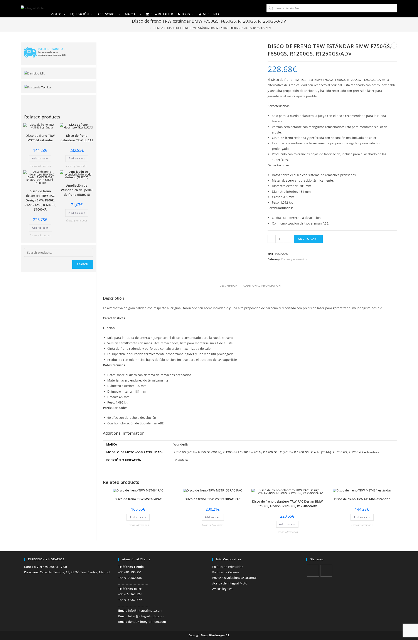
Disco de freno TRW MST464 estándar (362, 499)
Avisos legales (222, 589)
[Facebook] (313, 571)
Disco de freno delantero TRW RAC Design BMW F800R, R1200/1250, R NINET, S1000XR (40, 200)
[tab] (228, 286)
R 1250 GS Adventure (364, 452)
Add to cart (308, 239)
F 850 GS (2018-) (209, 452)
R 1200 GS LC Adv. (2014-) (312, 452)
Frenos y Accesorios (294, 259)
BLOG (186, 14)
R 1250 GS (339, 452)
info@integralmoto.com (145, 610)
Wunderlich (182, 444)
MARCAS (131, 14)
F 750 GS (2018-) (185, 452)
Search (82, 264)
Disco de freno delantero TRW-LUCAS (77, 137)
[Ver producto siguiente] (394, 45)
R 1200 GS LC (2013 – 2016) (242, 452)
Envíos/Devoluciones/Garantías (234, 578)
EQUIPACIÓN (79, 14)
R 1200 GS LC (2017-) (278, 452)
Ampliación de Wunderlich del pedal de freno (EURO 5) (77, 190)
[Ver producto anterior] (386, 45)
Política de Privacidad (227, 567)
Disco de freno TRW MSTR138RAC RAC (213, 499)
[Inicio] (148, 28)
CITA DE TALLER (161, 14)
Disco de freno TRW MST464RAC (138, 499)
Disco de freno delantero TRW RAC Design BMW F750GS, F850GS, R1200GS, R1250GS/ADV (287, 503)
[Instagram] (326, 571)
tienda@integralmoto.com (147, 622)
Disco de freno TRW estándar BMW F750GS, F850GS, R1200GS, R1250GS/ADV (219, 28)
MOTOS (56, 14)
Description (228, 285)
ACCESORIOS (107, 14)
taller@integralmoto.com (146, 616)
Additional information (262, 285)
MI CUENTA (211, 14)
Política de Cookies (225, 572)
